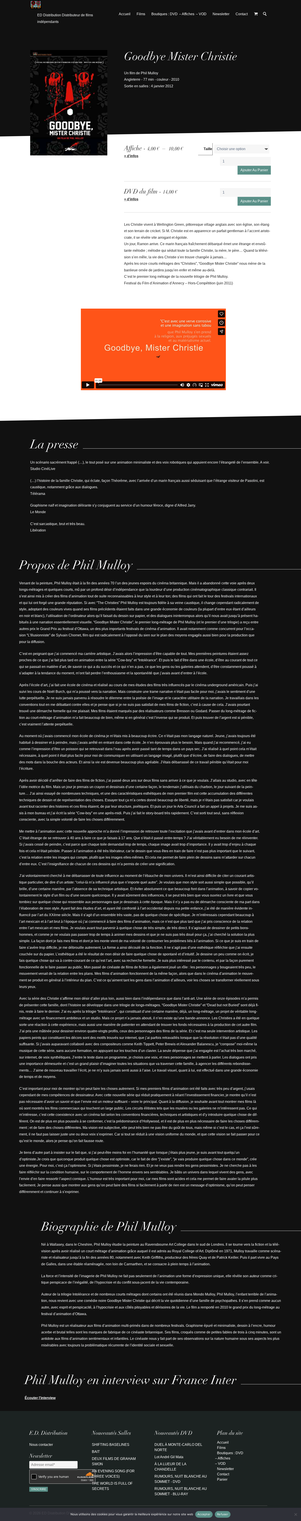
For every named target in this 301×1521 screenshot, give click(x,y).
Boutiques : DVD (164, 14)
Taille (208, 149)
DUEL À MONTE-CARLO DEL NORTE (178, 1447)
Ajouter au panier (254, 170)
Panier (222, 1479)
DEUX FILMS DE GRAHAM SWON (114, 1461)
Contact (242, 14)
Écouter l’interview (40, 1398)
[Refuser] (295, 1514)
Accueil (124, 14)
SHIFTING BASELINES (110, 1444)
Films (141, 14)
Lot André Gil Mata (168, 1457)
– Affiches (186, 14)
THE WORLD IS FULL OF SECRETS (112, 1486)
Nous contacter (41, 1444)
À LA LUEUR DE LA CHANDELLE (170, 1466)
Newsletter (221, 14)
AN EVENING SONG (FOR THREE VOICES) (113, 1473)
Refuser (222, 1514)
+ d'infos (131, 156)
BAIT (96, 1452)
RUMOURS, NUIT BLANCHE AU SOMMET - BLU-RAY (180, 1491)
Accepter (203, 1514)
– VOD (201, 14)
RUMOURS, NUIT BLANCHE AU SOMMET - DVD (180, 1479)
